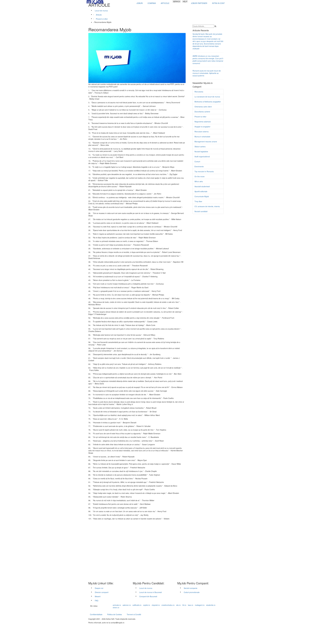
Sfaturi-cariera (200, 146)
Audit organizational (202, 156)
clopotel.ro (156, 605)
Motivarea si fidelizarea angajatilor (208, 101)
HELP (185, 1)
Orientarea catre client (203, 106)
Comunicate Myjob (202, 196)
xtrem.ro (116, 607)
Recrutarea (199, 91)
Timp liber (198, 201)
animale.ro (117, 605)
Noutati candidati (201, 211)
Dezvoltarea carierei (202, 111)
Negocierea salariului (203, 121)
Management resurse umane (206, 141)
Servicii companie (190, 588)
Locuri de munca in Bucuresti (150, 592)
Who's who (199, 181)
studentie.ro (210, 605)
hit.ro (184, 605)
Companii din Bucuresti (148, 596)
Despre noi (99, 588)
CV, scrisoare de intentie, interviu (207, 206)
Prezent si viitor (200, 116)
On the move (200, 176)
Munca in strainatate (202, 136)
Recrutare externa (202, 131)
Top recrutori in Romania (204, 171)
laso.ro (190, 605)
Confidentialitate (96, 614)
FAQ (96, 600)
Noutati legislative (201, 151)
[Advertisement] (136, 550)
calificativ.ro (136, 605)
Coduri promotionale (192, 592)
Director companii (101, 592)
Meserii (97, 596)
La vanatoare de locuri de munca (207, 96)
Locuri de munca (145, 588)
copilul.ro (146, 605)
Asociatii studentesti (202, 186)
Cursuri (197, 161)
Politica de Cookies (114, 614)
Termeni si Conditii (134, 614)
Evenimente (199, 166)
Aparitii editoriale (201, 191)
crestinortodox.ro (168, 605)
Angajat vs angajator (202, 126)
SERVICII (176, 1)
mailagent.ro (200, 605)
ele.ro (178, 605)
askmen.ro (127, 605)
